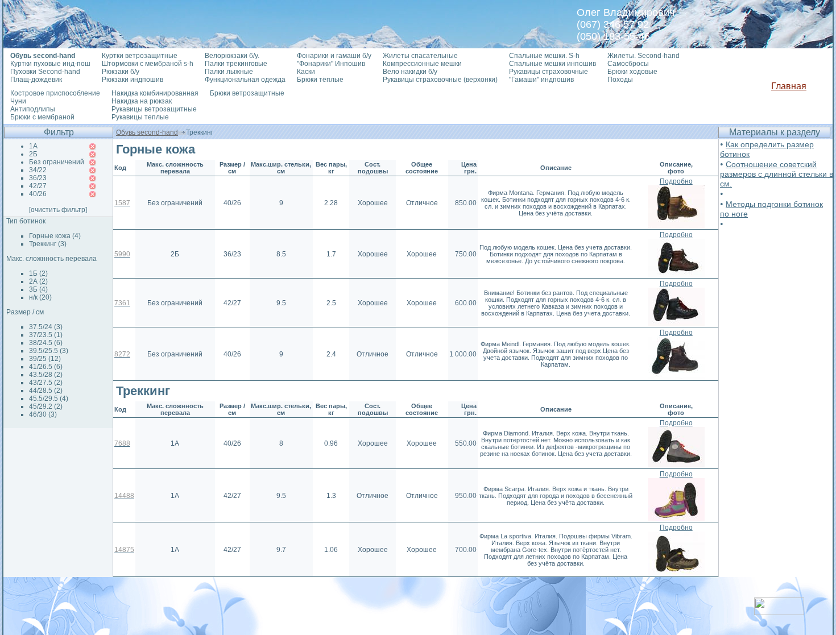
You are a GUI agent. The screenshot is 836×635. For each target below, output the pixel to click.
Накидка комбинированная (154, 93)
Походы (620, 80)
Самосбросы (628, 64)
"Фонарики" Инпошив (331, 64)
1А (33, 146)
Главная (788, 86)
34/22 (38, 170)
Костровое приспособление (55, 93)
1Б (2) (38, 273)
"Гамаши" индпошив (541, 80)
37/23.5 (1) (46, 335)
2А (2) (38, 281)
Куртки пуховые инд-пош (50, 64)
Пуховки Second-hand (45, 72)
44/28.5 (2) (46, 391)
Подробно (676, 181)
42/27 (38, 186)
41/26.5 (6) (46, 367)
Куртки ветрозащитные (139, 56)
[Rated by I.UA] (779, 612)
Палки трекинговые (236, 64)
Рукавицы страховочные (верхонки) (440, 80)
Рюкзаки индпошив (132, 80)
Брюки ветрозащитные (247, 93)
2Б (33, 154)
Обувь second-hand (147, 132)
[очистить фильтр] (58, 210)
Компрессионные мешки (422, 64)
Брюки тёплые (320, 80)
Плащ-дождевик (36, 80)
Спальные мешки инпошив (552, 64)
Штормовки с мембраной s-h (147, 64)
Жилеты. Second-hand (643, 56)
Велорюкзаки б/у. (232, 56)
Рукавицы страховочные (548, 72)
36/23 (38, 178)
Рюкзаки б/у (120, 72)
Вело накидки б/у (410, 72)
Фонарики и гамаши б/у (334, 56)
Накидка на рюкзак (141, 101)
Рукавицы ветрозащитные (154, 109)
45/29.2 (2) (46, 406)
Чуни (18, 101)
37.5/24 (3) (46, 327)
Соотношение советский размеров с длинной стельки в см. (776, 174)
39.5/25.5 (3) (48, 351)
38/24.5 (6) (46, 343)
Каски (306, 72)
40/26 (38, 194)
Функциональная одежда (245, 80)
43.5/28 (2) (46, 375)
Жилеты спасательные (420, 56)
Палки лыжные (229, 72)
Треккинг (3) (48, 244)
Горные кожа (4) (55, 236)
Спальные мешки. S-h (544, 56)
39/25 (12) (45, 359)
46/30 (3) (43, 414)
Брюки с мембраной (42, 117)
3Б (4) (38, 289)
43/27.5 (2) (46, 383)
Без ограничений (56, 162)
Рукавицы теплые (140, 117)
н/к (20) (40, 297)
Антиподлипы (32, 109)
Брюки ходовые (632, 72)
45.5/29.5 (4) (48, 398)
